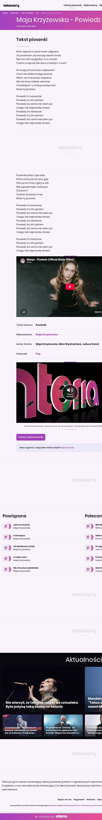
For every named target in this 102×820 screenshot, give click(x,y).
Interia (5, 13)
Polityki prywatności (71, 805)
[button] (72, 5)
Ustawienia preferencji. (91, 805)
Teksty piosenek (27, 13)
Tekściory (14, 13)
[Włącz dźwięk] (70, 393)
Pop (37, 13)
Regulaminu (53, 805)
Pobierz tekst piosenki (31, 437)
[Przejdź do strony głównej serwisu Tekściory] (11, 5)
